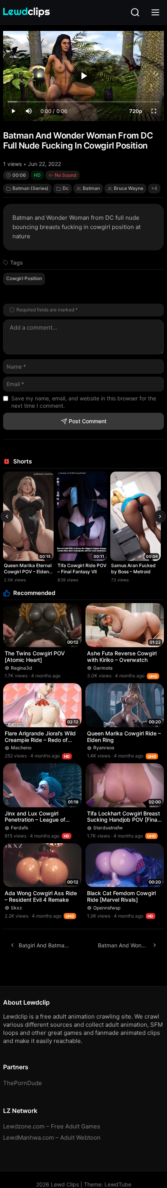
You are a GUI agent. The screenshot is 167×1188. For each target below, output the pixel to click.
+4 (154, 188)
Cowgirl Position (24, 278)
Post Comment (87, 421)
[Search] (135, 12)
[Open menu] (155, 12)
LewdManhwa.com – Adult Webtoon (52, 1137)
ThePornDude (22, 1083)
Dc (66, 188)
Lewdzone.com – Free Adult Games (51, 1126)
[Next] (160, 516)
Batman (91, 188)
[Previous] (7, 516)
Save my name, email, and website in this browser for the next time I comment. (83, 402)
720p (135, 111)
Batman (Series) (30, 188)
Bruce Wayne (128, 188)
